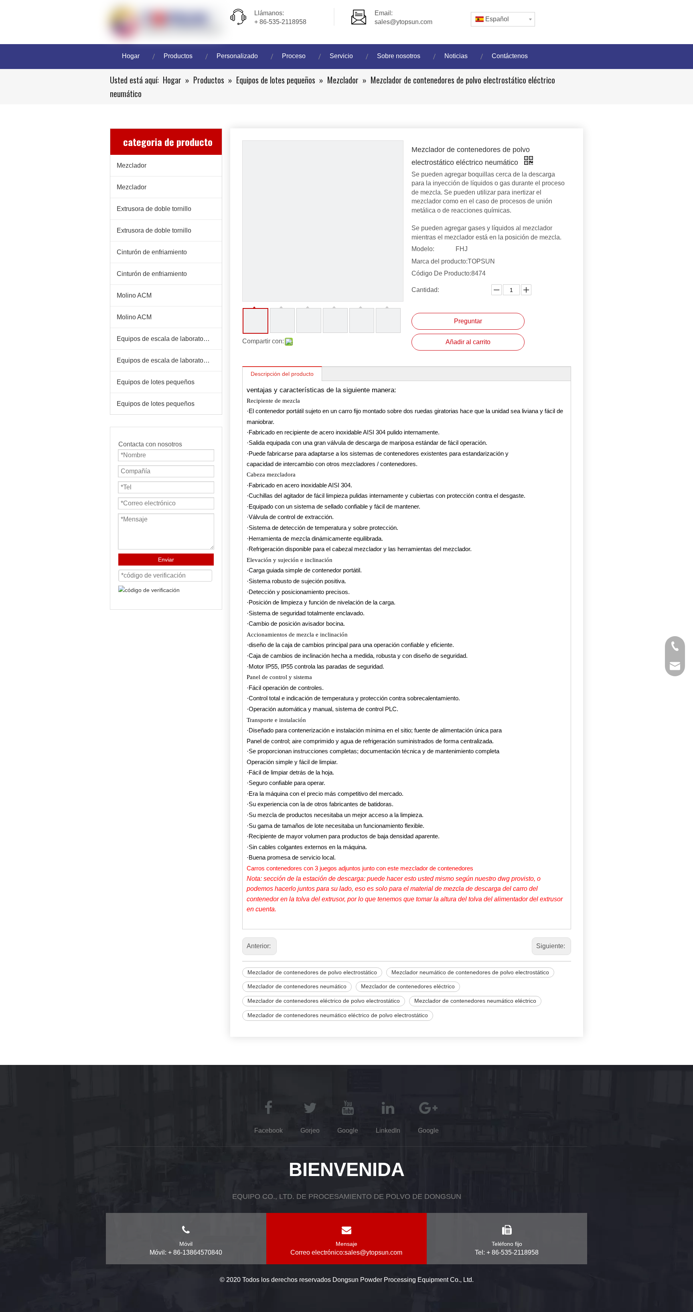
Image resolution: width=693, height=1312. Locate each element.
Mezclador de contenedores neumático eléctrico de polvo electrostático (337, 1015)
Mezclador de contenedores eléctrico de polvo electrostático (323, 1001)
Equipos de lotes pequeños (156, 382)
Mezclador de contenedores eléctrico (408, 986)
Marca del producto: (439, 261)
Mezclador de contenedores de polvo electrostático (312, 972)
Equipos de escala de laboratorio (164, 338)
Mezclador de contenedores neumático (296, 986)
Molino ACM (134, 295)
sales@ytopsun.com (403, 21)
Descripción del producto (282, 374)
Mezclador (131, 165)
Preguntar (468, 321)
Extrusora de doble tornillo (154, 208)
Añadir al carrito (468, 342)
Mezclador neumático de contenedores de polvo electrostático (470, 972)
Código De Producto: (441, 273)
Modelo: (422, 248)
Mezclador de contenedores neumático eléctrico (475, 1001)
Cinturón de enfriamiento (152, 252)
